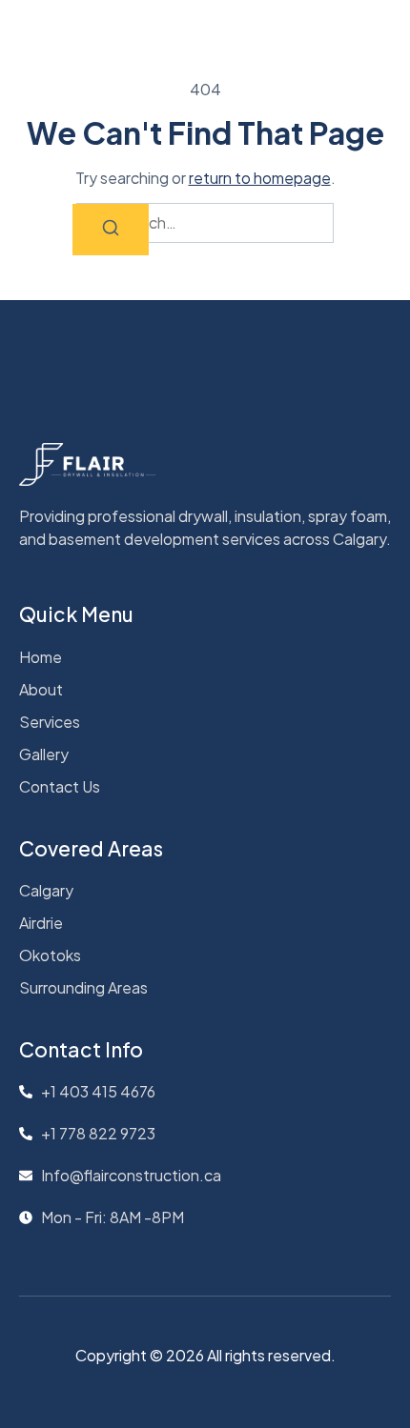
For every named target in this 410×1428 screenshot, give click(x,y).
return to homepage (260, 178)
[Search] (110, 229)
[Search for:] (205, 223)
